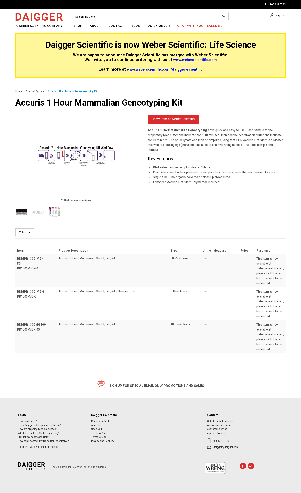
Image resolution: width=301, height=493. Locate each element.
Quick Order (159, 26)
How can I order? (27, 421)
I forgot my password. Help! (33, 437)
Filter (25, 232)
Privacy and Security (102, 441)
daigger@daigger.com (226, 447)
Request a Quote (100, 421)
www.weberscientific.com (195, 60)
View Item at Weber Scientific (174, 119)
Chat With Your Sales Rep (201, 26)
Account (96, 425)
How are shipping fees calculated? (37, 429)
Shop (78, 26)
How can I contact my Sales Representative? (43, 441)
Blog (135, 26)
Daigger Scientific (26, 28)
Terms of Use (98, 437)
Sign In (280, 15)
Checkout (96, 429)
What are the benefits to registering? (38, 433)
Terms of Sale (99, 433)
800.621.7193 (221, 441)
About (95, 26)
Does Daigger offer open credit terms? (39, 425)
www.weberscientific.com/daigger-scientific (165, 69)
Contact (116, 26)
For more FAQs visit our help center (38, 447)
